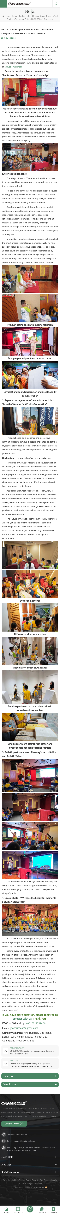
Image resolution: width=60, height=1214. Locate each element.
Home (7, 16)
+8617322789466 (35, 1023)
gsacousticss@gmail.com (24, 1028)
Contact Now (12, 1124)
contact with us (22, 1018)
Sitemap (17, 1187)
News (14, 16)
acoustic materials (13, 66)
